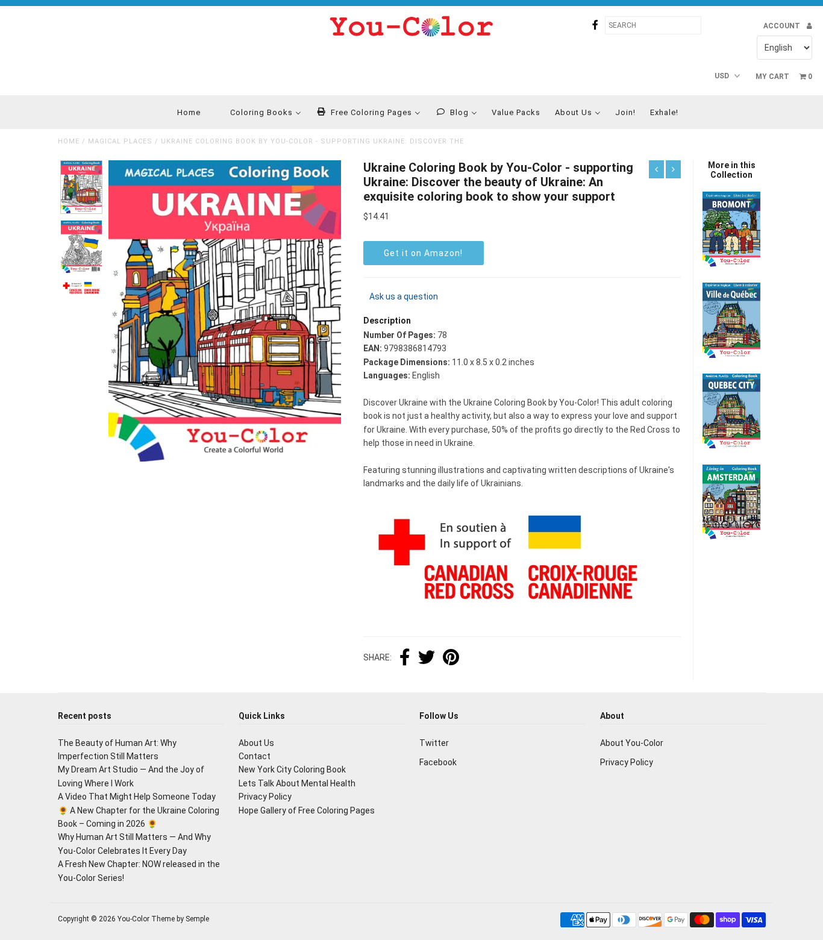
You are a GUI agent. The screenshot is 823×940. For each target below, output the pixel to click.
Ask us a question (403, 296)
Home (69, 141)
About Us (256, 743)
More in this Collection (732, 170)
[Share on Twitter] (426, 658)
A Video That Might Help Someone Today (137, 796)
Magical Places (120, 141)
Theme (163, 919)
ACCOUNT (782, 26)
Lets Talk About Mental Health (297, 783)
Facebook (438, 762)
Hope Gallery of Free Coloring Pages (307, 810)
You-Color (133, 919)
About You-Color (631, 743)
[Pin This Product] (451, 658)
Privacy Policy (265, 796)
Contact (255, 756)
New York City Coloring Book (292, 769)
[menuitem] (181, 112)
